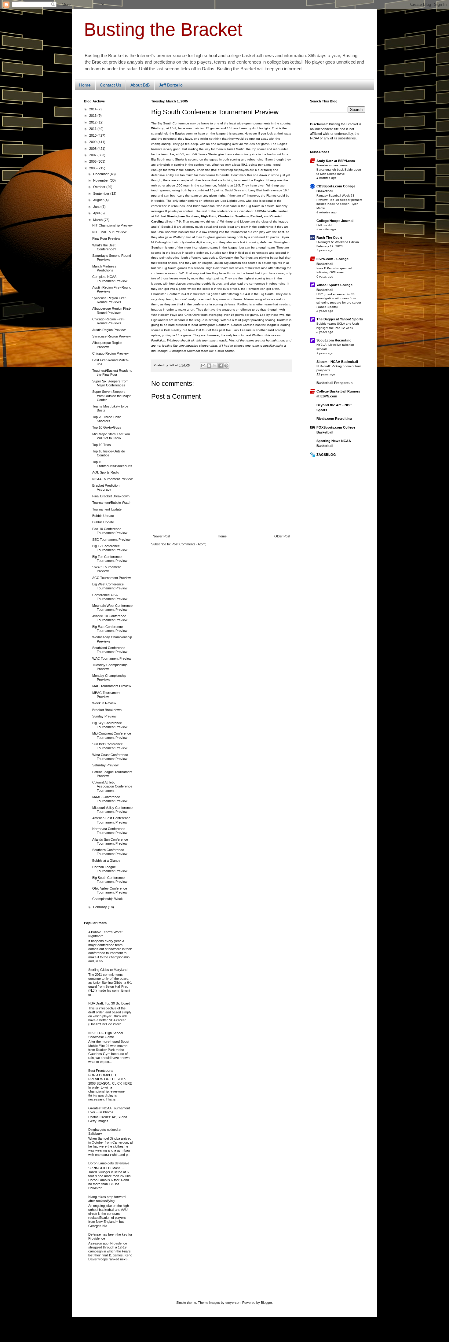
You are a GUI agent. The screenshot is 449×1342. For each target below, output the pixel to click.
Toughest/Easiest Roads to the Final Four (112, 372)
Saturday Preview (105, 765)
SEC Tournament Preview (111, 539)
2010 (93, 135)
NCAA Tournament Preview (112, 479)
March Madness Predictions (104, 268)
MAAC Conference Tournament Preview (109, 799)
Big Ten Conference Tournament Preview (109, 558)
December (101, 174)
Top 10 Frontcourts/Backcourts (112, 464)
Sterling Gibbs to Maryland (107, 969)
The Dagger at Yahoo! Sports (339, 319)
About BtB (140, 85)
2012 (93, 122)
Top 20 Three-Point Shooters (106, 419)
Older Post (282, 536)
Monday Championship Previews (109, 677)
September (101, 193)
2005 (93, 168)
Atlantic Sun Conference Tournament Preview (110, 841)
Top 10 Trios (101, 445)
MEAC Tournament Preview (106, 695)
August (98, 200)
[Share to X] (215, 366)
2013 (93, 115)
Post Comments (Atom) (189, 544)
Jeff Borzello (171, 85)
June (97, 206)
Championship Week (107, 899)
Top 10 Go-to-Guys (106, 427)
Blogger (266, 1302)
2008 (93, 148)
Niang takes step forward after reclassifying (107, 1199)
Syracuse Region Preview (111, 336)
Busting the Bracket (163, 29)
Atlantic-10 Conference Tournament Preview (109, 618)
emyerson (232, 1302)
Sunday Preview (104, 716)
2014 (93, 109)
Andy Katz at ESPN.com (335, 161)
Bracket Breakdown (107, 710)
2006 (93, 161)
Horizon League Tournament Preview (109, 869)
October (99, 187)
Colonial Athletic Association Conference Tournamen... (112, 786)
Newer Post (161, 536)
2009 (93, 142)
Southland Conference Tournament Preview (109, 650)
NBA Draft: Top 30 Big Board (109, 1003)
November (101, 180)
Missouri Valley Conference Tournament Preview (112, 809)
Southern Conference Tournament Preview (109, 852)
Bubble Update (103, 516)
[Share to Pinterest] (226, 366)
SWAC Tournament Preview (106, 569)
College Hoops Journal (334, 221)
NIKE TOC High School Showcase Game (105, 1035)
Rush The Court (329, 237)
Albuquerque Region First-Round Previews (111, 310)
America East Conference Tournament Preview (111, 820)
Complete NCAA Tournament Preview (109, 278)
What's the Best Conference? (104, 247)
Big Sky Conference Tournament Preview (109, 725)
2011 (93, 129)
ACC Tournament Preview (111, 578)
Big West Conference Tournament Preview (109, 586)
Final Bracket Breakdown (111, 496)
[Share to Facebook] (220, 366)
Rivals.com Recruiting (334, 418)
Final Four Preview (106, 238)
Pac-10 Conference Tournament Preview (109, 531)
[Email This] (203, 366)
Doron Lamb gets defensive (108, 1163)
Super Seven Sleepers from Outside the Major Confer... (111, 395)
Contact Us (110, 85)
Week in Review (104, 703)
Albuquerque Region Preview (107, 344)
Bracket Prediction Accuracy (105, 487)
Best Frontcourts (100, 1070)
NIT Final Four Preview (109, 232)
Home (85, 85)
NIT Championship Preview (112, 225)
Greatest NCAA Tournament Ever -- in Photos (109, 1110)
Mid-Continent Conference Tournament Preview (111, 735)
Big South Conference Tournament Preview (109, 879)
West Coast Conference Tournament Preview (110, 757)
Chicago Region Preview (110, 353)
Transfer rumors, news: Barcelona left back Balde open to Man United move (338, 169)
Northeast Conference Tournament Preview (109, 831)
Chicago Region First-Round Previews (108, 321)
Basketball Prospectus (334, 383)
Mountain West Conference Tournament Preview (112, 607)
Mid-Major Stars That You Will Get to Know (111, 436)
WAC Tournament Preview (111, 658)
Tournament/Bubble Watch (111, 502)
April (96, 213)
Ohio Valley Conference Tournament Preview (109, 890)
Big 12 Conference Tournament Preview (109, 548)
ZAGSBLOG (326, 454)
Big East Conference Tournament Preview (109, 628)
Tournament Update (107, 509)
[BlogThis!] (209, 366)
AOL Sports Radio (105, 472)
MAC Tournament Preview (111, 686)
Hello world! (324, 225)
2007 (93, 155)
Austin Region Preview (109, 330)
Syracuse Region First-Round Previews (109, 300)
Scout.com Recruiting (334, 340)
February (100, 907)
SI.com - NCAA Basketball (337, 361)
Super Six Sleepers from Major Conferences (110, 383)
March (98, 220)
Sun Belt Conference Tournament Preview (109, 746)
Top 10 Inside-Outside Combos (108, 453)
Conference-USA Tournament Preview (109, 597)
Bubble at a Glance (106, 860)
